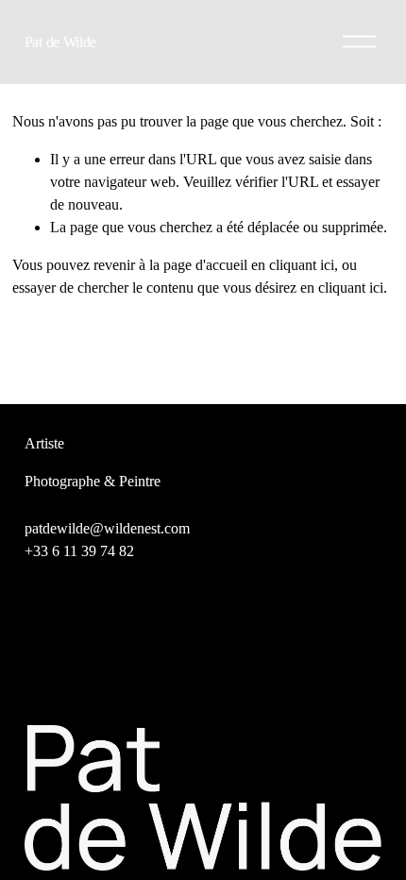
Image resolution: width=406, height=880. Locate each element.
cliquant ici (301, 265)
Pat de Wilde (60, 42)
